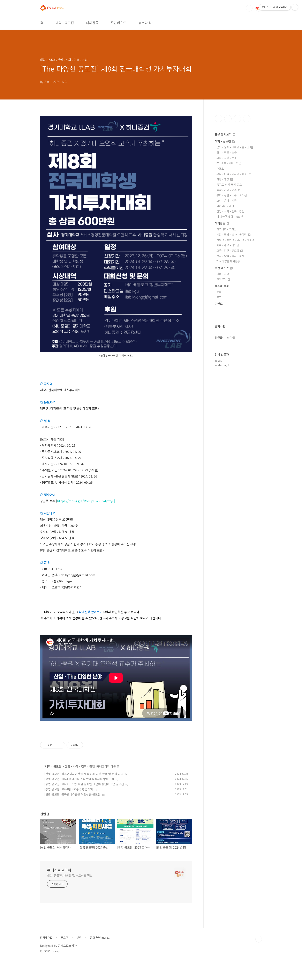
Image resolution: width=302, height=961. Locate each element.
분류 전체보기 (223, 134)
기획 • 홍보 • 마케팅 (228, 245)
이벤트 (219, 304)
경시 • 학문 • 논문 (227, 152)
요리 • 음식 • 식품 (227, 200)
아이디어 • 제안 (225, 206)
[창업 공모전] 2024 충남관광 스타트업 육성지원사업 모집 (79, 779)
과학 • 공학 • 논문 (227, 158)
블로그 (64, 937)
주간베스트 (118, 22)
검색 (249, 8)
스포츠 (220, 168)
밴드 (79, 937)
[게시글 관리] (60, 745)
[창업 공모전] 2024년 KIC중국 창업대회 (68, 789)
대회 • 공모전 (64, 22)
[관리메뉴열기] (295, 7)
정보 (219, 297)
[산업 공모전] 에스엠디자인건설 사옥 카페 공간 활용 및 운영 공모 (83, 774)
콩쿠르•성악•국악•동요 (229, 184)
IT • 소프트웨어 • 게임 (229, 163)
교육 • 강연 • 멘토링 (228, 250)
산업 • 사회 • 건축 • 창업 (80, 766)
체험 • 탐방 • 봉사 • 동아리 (232, 234)
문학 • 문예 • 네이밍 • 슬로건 (233, 147)
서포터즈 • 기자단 (226, 229)
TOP (258, 939)
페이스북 (218, 118)
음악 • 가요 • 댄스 (227, 190)
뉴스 (219, 292)
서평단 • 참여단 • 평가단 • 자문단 (235, 240)
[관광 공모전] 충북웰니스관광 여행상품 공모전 (72, 794)
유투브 (246, 118)
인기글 (231, 337)
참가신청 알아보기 (90, 612)
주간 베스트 (222, 268)
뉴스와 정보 (146, 22)
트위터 (237, 118)
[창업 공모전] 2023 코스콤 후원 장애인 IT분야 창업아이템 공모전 (84, 784)
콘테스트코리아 (59, 869)
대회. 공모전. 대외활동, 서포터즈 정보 (69, 875)
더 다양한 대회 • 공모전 (230, 217)
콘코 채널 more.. (100, 937)
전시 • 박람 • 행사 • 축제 (230, 256)
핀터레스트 (46, 937)
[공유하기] (55, 745)
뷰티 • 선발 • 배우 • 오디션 (232, 195)
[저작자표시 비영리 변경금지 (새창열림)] (88, 745)
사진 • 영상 (223, 179)
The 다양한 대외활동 (228, 261)
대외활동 (92, 22)
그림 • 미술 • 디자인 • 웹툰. (232, 174)
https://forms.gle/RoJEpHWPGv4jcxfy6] (86, 501)
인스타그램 (228, 118)
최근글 (219, 337)
